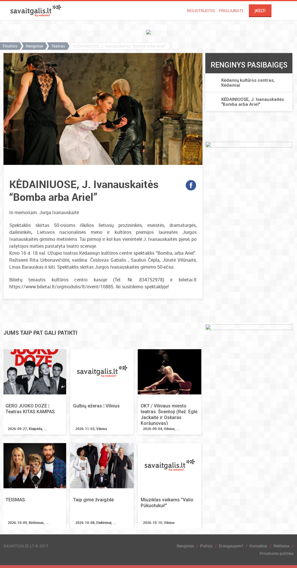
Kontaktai (258, 546)
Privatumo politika (277, 553)
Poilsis (206, 546)
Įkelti (260, 10)
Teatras (58, 46)
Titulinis (9, 46)
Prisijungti (231, 10)
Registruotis (201, 10)
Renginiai (34, 46)
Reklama (281, 546)
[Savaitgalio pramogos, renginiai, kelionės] (35, 11)
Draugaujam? (231, 546)
